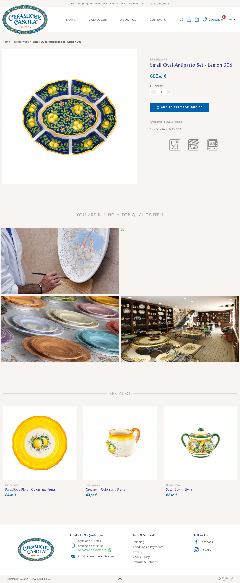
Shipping (138, 542)
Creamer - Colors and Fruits (105, 489)
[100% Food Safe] (174, 144)
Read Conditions (159, 3)
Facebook (206, 542)
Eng (231, 19)
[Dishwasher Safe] (193, 144)
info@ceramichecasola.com (96, 556)
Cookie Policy (141, 557)
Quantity (156, 86)
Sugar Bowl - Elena (179, 489)
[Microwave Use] (212, 144)
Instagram (207, 549)
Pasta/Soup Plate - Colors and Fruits (30, 489)
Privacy (137, 552)
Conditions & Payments (148, 547)
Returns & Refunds (145, 562)
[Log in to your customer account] (189, 19)
